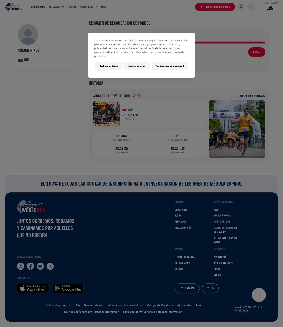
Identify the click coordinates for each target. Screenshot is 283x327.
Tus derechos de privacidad (170, 66)
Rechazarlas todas (108, 66)
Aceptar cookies (136, 66)
